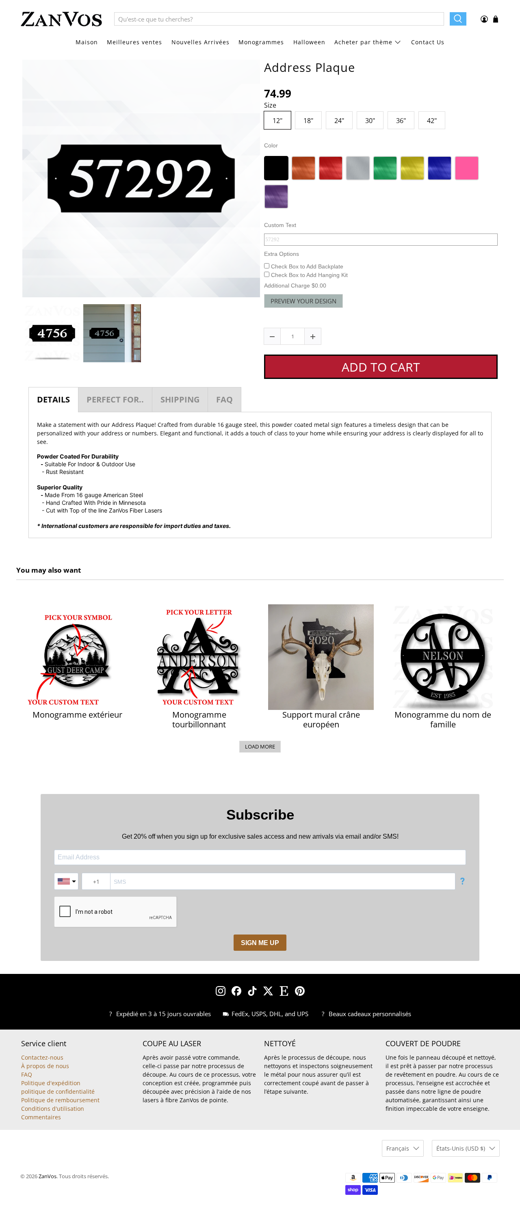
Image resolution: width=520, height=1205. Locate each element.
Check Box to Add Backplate (306, 266)
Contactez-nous (42, 1057)
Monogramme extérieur (77, 715)
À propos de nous (45, 1066)
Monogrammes (261, 42)
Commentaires (41, 1117)
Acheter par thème (363, 42)
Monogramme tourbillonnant (199, 719)
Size (270, 106)
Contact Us (427, 42)
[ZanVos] (61, 19)
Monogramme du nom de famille (442, 719)
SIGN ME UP (260, 942)
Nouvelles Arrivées (200, 42)
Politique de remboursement (60, 1100)
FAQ (26, 1074)
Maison (87, 42)
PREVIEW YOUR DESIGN (303, 301)
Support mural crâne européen (321, 719)
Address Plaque (309, 67)
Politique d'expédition (50, 1083)
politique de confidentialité (58, 1091)
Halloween (309, 42)
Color (271, 145)
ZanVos (47, 1176)
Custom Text (280, 225)
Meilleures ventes (134, 42)
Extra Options (281, 254)
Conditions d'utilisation (52, 1108)
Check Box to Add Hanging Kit (308, 275)
